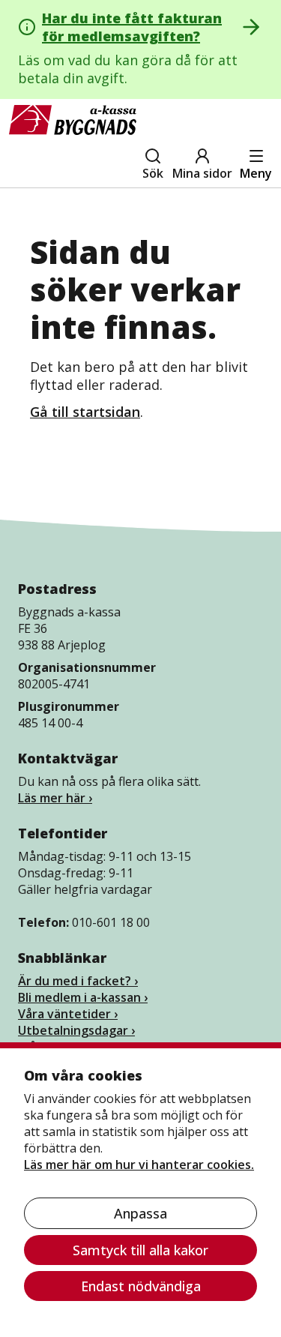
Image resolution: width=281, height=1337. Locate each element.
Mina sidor (202, 173)
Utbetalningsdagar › (76, 1030)
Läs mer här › (55, 798)
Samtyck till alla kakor (140, 1250)
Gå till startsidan (85, 412)
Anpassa (140, 1213)
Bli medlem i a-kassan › (83, 997)
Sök (152, 173)
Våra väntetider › (68, 1014)
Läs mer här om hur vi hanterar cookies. (139, 1164)
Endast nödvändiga (141, 1286)
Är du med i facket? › (78, 981)
